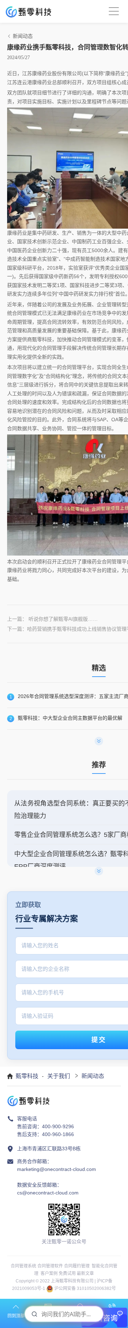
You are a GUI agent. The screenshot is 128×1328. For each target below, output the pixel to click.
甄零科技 (27, 1076)
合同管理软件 (50, 1266)
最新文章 (85, 1273)
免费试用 (67, 1273)
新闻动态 (92, 1076)
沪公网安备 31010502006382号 (85, 1288)
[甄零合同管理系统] (28, 11)
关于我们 (58, 1076)
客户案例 (49, 1273)
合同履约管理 (77, 1266)
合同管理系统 (23, 1266)
